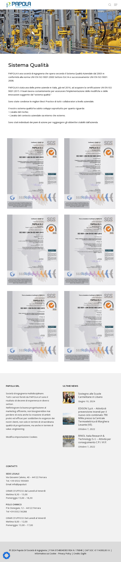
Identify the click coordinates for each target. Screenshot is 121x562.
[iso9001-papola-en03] (89, 326)
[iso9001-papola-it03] (32, 250)
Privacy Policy (64, 553)
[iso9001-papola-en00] (89, 250)
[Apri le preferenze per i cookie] (6, 558)
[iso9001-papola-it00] (32, 173)
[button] (115, 4)
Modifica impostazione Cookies (21, 436)
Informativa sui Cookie (45, 553)
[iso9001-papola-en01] (32, 326)
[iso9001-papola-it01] (89, 173)
